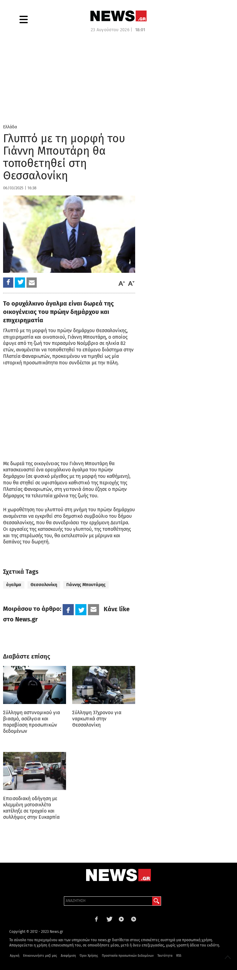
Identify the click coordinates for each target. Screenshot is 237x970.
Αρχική (14, 956)
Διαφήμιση (68, 956)
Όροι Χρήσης (89, 956)
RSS (178, 956)
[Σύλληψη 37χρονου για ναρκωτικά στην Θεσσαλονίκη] (103, 685)
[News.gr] (118, 16)
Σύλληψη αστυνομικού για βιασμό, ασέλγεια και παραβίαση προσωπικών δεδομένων (31, 722)
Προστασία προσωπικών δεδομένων (128, 956)
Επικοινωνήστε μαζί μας (40, 956)
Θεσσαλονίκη (44, 584)
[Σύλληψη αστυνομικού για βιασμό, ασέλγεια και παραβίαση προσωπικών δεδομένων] (34, 685)
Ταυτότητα (165, 956)
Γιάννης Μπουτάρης (86, 584)
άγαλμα (13, 584)
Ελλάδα (10, 127)
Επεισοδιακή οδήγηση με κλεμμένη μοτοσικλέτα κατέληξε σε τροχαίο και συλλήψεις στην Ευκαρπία (31, 808)
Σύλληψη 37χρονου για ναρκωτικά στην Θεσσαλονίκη (96, 719)
